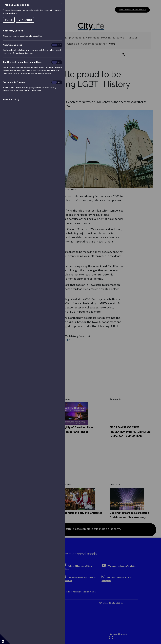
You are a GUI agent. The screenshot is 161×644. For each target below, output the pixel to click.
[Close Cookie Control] (61, 3)
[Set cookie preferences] (5, 639)
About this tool (11, 99)
